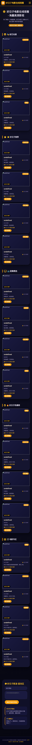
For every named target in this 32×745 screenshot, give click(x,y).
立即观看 (8, 65)
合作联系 (21, 741)
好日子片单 (15, 741)
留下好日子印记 (12, 702)
